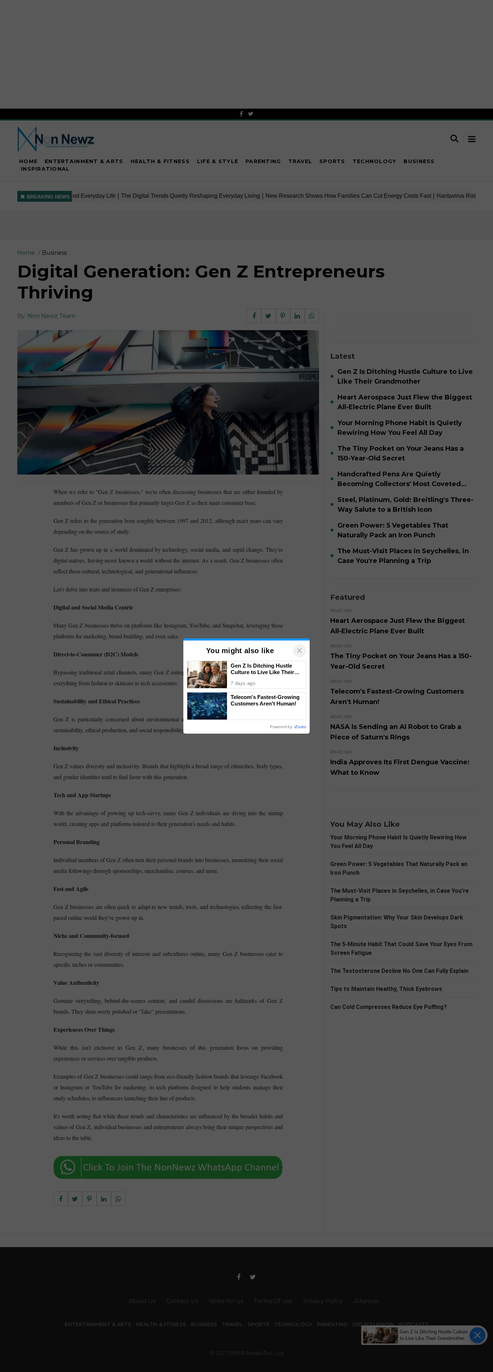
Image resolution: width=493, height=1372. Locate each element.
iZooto (300, 727)
